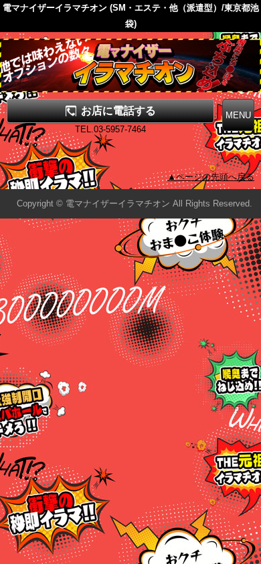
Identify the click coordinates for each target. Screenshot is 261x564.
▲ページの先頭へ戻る (210, 177)
